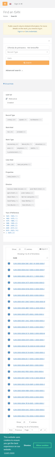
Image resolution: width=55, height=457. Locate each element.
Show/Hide (8, 84)
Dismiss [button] (27, 445)
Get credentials (31, 31)
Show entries (22, 249)
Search (28, 62)
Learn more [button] (9, 453)
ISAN (15, 258)
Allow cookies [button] (42, 445)
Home (5, 16)
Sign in (17, 4)
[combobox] (27, 52)
